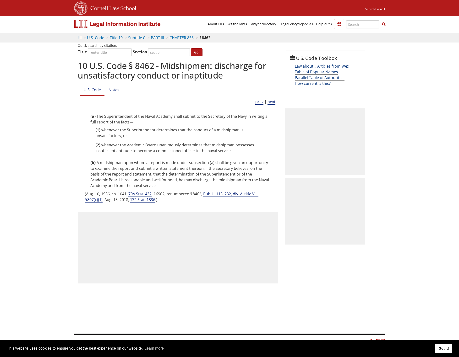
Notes (114, 89)
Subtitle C (136, 37)
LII (80, 37)
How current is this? (313, 83)
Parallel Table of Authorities (319, 77)
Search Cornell (375, 9)
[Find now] (383, 24)
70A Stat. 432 (140, 194)
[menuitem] (214, 24)
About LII (215, 24)
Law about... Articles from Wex (322, 66)
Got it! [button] (444, 348)
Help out (323, 24)
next (271, 101)
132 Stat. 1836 (142, 199)
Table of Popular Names (316, 72)
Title (82, 51)
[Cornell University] (80, 7)
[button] (383, 24)
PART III (157, 37)
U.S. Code (95, 37)
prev (259, 101)
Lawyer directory (263, 24)
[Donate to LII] (339, 24)
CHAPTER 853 (181, 37)
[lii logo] (127, 23)
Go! (196, 52)
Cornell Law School (111, 7)
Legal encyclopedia (296, 24)
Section (140, 51)
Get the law (236, 24)
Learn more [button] (154, 348)
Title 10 (116, 37)
